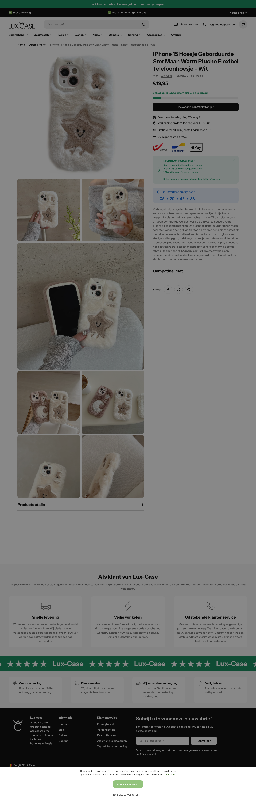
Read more (170, 774)
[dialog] (128, 784)
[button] (128, 795)
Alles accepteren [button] (128, 784)
